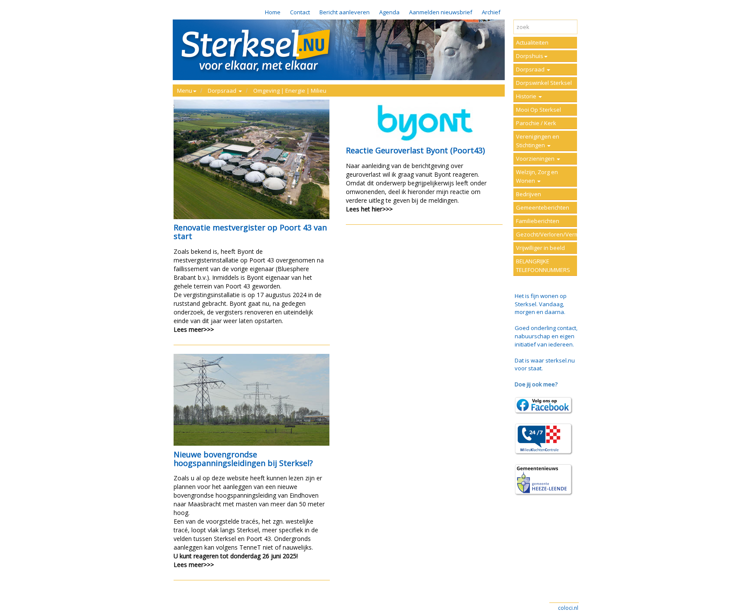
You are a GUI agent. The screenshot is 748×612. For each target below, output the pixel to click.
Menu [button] (184, 90)
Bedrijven (528, 194)
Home (272, 12)
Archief (491, 12)
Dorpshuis (529, 56)
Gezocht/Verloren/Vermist (546, 234)
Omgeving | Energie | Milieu (289, 90)
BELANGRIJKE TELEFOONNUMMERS (543, 265)
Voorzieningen (536, 158)
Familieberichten (537, 221)
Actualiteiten (532, 42)
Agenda (389, 12)
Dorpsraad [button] (223, 90)
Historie (527, 96)
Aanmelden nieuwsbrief (440, 12)
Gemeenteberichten (542, 207)
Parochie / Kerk (536, 123)
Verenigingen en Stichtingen (537, 141)
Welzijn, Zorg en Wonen (537, 176)
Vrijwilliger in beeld (540, 248)
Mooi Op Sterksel (538, 109)
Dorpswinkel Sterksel (544, 83)
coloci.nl (568, 608)
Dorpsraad (531, 69)
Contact (300, 12)
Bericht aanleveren (344, 12)
